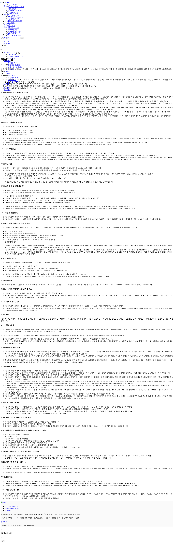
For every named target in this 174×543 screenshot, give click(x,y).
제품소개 (7, 71)
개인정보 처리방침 (11, 506)
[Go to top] (1, 529)
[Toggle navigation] (1, 49)
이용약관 (8, 510)
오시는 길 (11, 59)
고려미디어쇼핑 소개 (15, 56)
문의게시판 (12, 80)
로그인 (6, 41)
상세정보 (4, 522)
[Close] (1, 537)
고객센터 (7, 73)
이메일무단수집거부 (12, 508)
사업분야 (7, 61)
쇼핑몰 (6, 37)
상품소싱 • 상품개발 (15, 67)
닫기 (3, 541)
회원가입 (7, 43)
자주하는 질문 (13, 78)
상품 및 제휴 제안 (14, 35)
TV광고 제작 (12, 63)
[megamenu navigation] (5, 45)
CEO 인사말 (12, 54)
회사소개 (7, 52)
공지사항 (11, 75)
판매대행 (11, 69)
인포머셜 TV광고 (14, 65)
